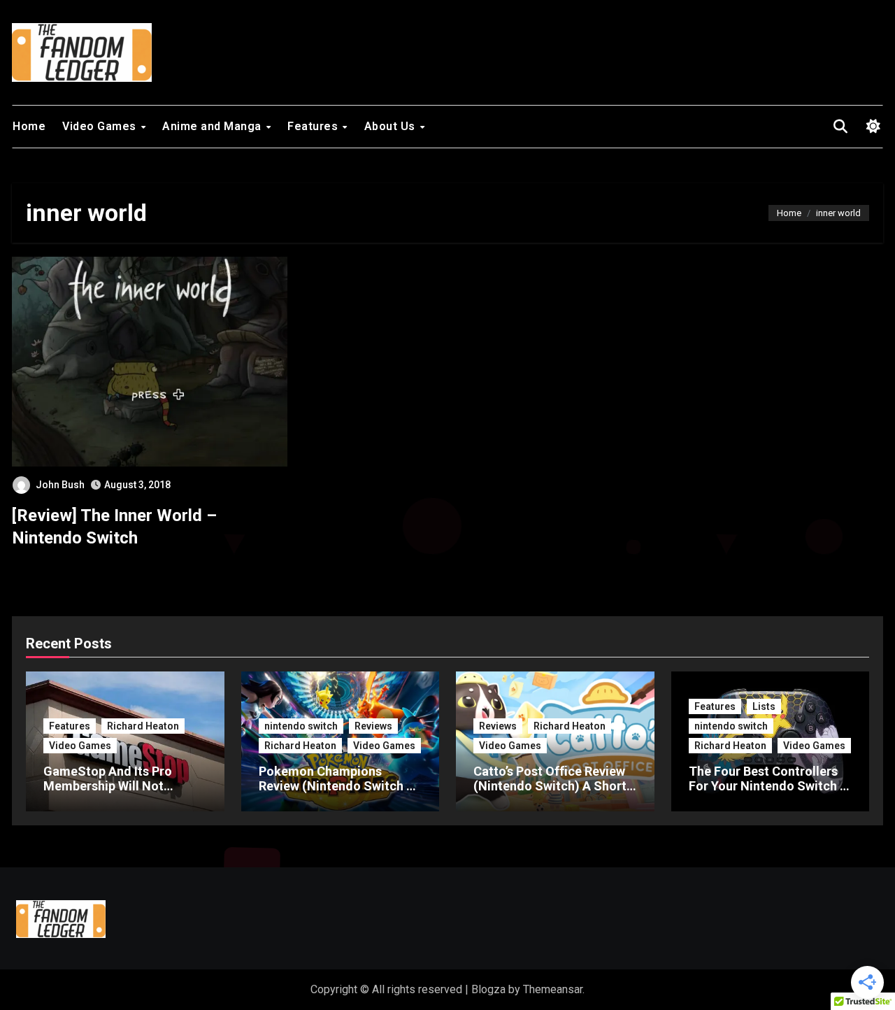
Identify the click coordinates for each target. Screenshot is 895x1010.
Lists (763, 706)
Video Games (100, 126)
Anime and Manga (213, 126)
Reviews (373, 726)
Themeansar (552, 989)
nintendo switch (301, 726)
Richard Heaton (143, 726)
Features (314, 126)
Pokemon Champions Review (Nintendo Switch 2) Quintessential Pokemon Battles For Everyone (338, 794)
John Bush (60, 484)
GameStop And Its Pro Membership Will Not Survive (107, 786)
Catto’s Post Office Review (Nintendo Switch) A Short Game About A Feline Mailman (549, 794)
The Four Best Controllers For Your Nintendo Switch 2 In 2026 (768, 786)
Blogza (488, 989)
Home (29, 126)
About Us (391, 126)
